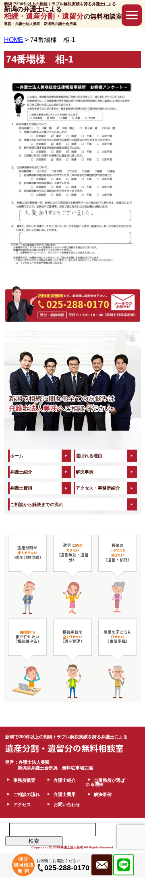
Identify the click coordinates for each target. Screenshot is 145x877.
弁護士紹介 (21, 471)
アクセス (22, 804)
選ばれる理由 (89, 455)
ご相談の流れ (26, 794)
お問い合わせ (67, 804)
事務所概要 (24, 780)
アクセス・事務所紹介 (98, 487)
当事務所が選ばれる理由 (105, 782)
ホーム (16, 455)
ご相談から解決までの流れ (36, 504)
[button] (132, 15)
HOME (13, 39)
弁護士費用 (21, 487)
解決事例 (84, 471)
